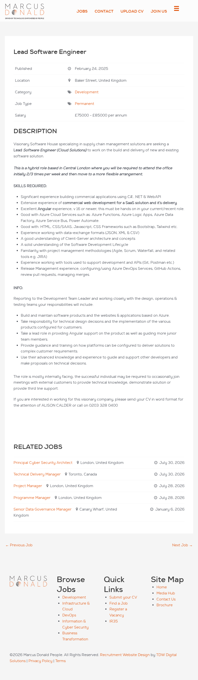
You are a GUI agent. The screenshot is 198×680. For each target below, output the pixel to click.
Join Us (159, 11)
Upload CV (132, 11)
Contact (104, 11)
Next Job (182, 545)
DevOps (69, 615)
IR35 (113, 621)
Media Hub (165, 593)
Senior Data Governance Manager (42, 509)
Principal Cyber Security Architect (43, 462)
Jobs (82, 11)
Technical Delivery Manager (37, 474)
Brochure (164, 605)
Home (161, 587)
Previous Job (19, 545)
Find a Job (118, 603)
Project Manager (28, 485)
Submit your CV (123, 597)
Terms (60, 660)
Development (87, 92)
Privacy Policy (40, 660)
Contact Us (166, 599)
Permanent (84, 103)
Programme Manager (32, 497)
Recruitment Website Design (125, 654)
